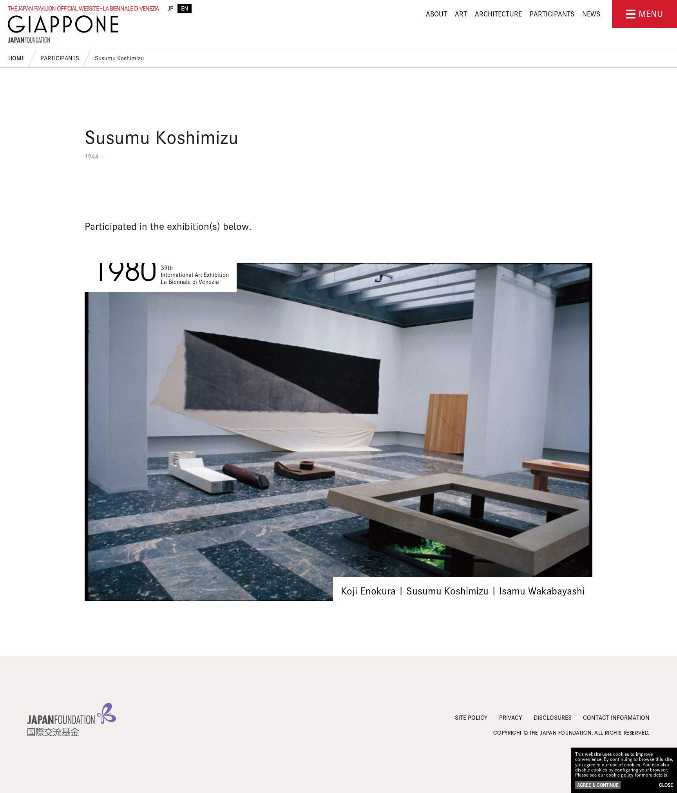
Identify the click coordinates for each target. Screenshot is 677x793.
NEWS (591, 14)
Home (16, 58)
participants (59, 58)
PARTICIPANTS (552, 14)
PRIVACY (510, 718)
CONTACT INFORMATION (616, 718)
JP (171, 8)
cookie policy (620, 775)
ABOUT (436, 14)
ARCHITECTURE (498, 14)
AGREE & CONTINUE (598, 785)
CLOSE (666, 785)
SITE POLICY (471, 718)
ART (461, 14)
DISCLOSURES (553, 718)
